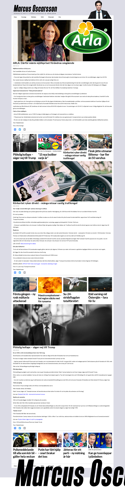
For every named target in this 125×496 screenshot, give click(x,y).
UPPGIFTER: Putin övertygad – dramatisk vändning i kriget (39, 264)
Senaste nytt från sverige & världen (35, 13)
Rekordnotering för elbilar (28, 243)
